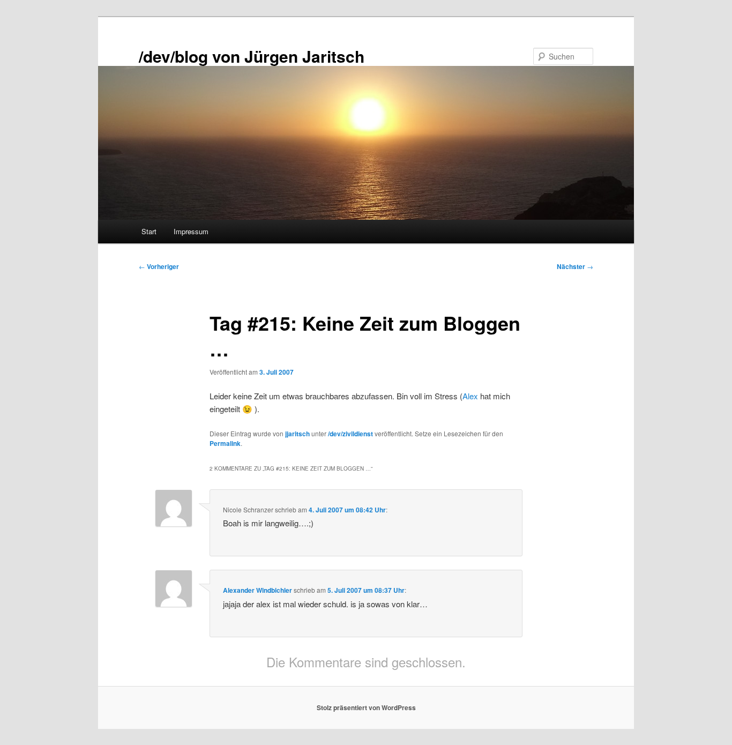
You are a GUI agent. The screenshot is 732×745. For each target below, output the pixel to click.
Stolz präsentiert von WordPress (366, 707)
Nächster (575, 266)
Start (148, 231)
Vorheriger (159, 266)
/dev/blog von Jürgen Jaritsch (251, 56)
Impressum (191, 231)
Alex (470, 395)
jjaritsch (297, 433)
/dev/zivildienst (350, 433)
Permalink (225, 443)
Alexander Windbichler (257, 590)
